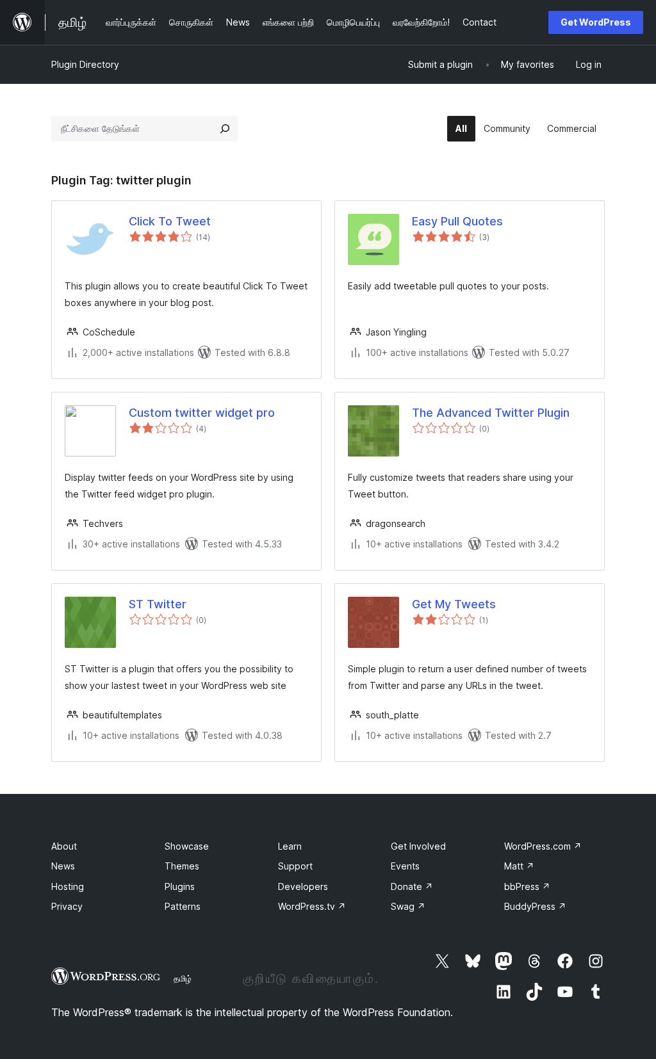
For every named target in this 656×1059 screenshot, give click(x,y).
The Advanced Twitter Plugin (491, 412)
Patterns (183, 906)
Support (295, 866)
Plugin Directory (85, 64)
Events (405, 866)
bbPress (527, 886)
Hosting (67, 886)
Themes (182, 866)
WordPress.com (543, 846)
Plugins (180, 886)
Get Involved (418, 846)
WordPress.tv (312, 906)
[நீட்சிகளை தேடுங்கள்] (225, 128)
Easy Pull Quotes (457, 221)
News (63, 866)
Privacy (67, 906)
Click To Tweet (170, 221)
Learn (290, 846)
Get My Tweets (454, 604)
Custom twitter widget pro (202, 412)
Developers (303, 886)
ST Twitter (157, 604)
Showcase (187, 846)
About (64, 846)
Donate (412, 886)
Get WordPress (596, 22)
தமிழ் (183, 978)
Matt (519, 866)
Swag (408, 906)
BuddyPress (535, 906)
